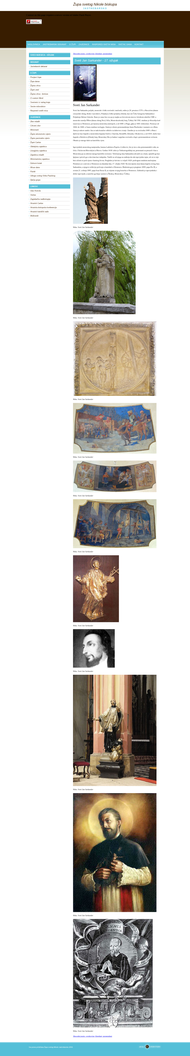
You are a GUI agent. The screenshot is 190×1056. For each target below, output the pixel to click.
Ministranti (34, 130)
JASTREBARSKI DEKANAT (54, 44)
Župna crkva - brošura (39, 94)
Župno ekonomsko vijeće (40, 134)
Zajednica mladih (37, 155)
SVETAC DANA (125, 44)
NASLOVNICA (34, 44)
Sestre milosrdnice (37, 106)
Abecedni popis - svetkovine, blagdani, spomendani (92, 54)
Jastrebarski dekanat (38, 66)
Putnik (32, 172)
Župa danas (35, 81)
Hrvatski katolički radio (39, 212)
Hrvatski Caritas (36, 203)
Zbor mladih (35, 121)
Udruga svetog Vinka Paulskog (42, 176)
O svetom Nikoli (36, 98)
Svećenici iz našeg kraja (40, 102)
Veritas (33, 195)
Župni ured (34, 90)
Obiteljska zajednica (38, 146)
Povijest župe (35, 77)
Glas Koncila (35, 191)
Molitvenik (34, 216)
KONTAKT (139, 44)
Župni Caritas (35, 142)
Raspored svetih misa (39, 111)
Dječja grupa (35, 180)
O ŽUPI (72, 44)
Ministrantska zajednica (39, 159)
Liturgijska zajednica (38, 151)
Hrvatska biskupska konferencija (43, 207)
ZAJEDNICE (84, 44)
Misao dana (35, 167)
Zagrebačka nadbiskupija (40, 199)
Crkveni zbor (35, 126)
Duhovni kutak (36, 163)
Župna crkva (35, 86)
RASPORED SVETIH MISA (104, 44)
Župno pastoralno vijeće (40, 138)
